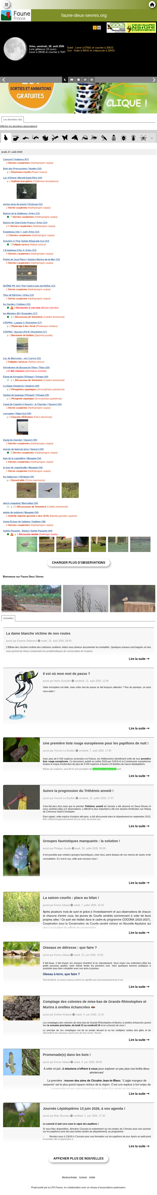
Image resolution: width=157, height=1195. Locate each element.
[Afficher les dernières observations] (18, 126)
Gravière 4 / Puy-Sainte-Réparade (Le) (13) (26, 241)
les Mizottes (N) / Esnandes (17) (20, 313)
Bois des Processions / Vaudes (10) (22, 168)
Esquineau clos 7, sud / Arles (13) (21, 232)
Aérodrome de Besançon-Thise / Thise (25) (26, 367)
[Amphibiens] (45, 138)
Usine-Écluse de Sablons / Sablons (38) (24, 521)
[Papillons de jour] (65, 138)
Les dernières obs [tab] (12, 119)
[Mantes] (104, 138)
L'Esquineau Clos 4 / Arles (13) (19, 250)
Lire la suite (137, 658)
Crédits (92, 1177)
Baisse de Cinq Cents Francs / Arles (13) (25, 222)
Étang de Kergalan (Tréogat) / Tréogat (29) (25, 376)
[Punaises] (124, 138)
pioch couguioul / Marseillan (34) (20, 503)
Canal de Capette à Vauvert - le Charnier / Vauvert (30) (32, 404)
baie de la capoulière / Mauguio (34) (22, 458)
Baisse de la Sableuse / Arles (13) (21, 213)
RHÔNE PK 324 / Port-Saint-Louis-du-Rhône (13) (29, 286)
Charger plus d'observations (78, 562)
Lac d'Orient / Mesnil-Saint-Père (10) (22, 178)
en (99, 28)
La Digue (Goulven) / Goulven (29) (21, 386)
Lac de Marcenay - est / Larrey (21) (22, 358)
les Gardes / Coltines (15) (16, 304)
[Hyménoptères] (94, 138)
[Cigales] (114, 138)
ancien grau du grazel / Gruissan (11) (23, 204)
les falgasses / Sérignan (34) (18, 477)
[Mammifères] (16, 138)
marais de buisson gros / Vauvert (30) (23, 449)
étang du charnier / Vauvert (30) (20, 440)
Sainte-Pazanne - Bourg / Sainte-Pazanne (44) (27, 531)
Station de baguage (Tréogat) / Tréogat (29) (26, 395)
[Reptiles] (35, 138)
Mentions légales (69, 1177)
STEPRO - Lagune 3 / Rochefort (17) (22, 322)
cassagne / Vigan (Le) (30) (17, 413)
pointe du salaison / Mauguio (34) (20, 512)
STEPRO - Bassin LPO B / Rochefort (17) (25, 332)
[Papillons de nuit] (75, 138)
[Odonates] (55, 138)
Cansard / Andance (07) (16, 159)
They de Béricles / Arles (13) (18, 295)
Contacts (83, 1177)
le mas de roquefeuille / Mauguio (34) (23, 467)
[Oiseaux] (6, 138)
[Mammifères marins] (26, 138)
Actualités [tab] (8, 618)
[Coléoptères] (133, 138)
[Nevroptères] (143, 138)
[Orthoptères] (84, 138)
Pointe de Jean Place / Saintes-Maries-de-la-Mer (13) (31, 259)
